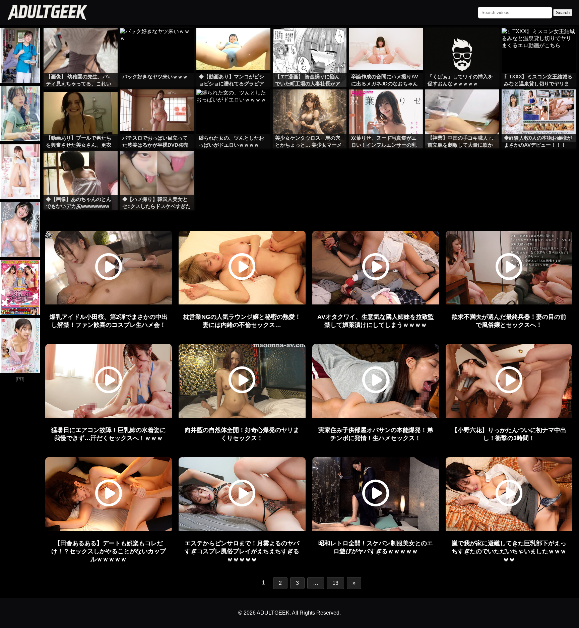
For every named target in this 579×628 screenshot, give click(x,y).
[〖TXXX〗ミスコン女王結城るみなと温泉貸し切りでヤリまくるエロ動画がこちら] (539, 41)
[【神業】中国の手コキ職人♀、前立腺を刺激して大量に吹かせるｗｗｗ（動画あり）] (462, 102)
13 (335, 583)
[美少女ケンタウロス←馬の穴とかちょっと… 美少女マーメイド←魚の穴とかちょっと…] (310, 102)
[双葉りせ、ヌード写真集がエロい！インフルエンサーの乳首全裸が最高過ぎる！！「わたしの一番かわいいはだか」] (386, 102)
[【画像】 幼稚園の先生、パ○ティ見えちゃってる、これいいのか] (81, 41)
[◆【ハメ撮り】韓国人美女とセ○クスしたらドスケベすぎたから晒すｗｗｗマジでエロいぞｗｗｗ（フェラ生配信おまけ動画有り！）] (157, 164)
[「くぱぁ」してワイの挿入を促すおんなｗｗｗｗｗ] (462, 41)
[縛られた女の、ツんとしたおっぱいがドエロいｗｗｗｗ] (233, 102)
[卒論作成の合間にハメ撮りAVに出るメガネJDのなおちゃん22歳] (386, 41)
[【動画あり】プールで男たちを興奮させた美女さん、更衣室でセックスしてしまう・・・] (81, 102)
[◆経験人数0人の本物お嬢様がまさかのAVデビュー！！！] (539, 102)
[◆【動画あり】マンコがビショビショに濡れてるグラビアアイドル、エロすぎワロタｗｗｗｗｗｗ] (233, 41)
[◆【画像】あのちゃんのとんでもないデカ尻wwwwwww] (81, 164)
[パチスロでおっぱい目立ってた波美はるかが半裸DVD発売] (157, 102)
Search (563, 12)
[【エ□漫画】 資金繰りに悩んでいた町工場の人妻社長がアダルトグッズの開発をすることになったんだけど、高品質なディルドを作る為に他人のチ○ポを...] (310, 41)
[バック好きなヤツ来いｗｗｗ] (157, 41)
